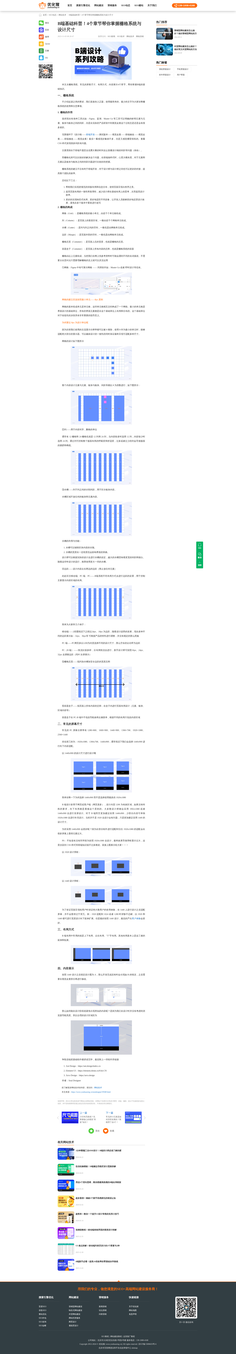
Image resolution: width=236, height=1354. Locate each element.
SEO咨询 (42, 1322)
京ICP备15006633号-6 (147, 1344)
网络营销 (140, 36)
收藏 (112, 1131)
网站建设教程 (116, 1336)
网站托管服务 (74, 1318)
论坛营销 (103, 1310)
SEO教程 (105, 1336)
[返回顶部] (118, 1281)
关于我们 (152, 5)
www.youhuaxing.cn (114, 1344)
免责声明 (133, 1314)
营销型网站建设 (75, 1306)
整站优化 (42, 1314)
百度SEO (42, 1306)
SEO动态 (125, 5)
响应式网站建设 (75, 1310)
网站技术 (62, 15)
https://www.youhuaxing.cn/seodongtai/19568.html (91, 1092)
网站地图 (133, 1310)
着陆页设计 (73, 1326)
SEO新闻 (111, 36)
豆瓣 (47, 51)
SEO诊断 (42, 1326)
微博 (47, 37)
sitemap (135, 1348)
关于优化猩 (133, 1306)
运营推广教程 (129, 1336)
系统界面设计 (165, 69)
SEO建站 (138, 5)
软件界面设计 (165, 75)
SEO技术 (121, 36)
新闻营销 (103, 1306)
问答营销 (103, 1314)
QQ (46, 58)
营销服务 (112, 5)
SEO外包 (42, 1318)
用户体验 (136, 918)
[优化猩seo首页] (49, 5)
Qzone (47, 44)
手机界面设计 (182, 69)
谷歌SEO (42, 1310)
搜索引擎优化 (83, 5)
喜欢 (97, 1131)
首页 (69, 5)
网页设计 (72, 1322)
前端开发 (90, 134)
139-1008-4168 (186, 5)
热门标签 (161, 62)
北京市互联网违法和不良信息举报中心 (115, 1348)
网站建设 (99, 5)
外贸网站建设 (74, 1314)
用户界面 (181, 75)
